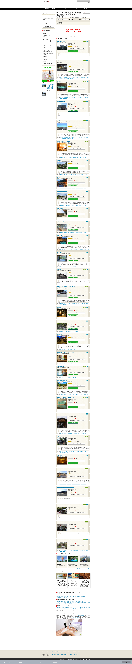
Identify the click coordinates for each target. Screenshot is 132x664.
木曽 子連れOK (70, 394)
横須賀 (55, 654)
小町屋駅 (61, 452)
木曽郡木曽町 (83, 596)
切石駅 (87, 97)
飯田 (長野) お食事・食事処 (85, 77)
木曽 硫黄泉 (62, 283)
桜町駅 (65, 78)
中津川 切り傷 (74, 484)
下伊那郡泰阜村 (75, 595)
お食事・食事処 (60, 601)
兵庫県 (60, 651)
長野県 (74, 651)
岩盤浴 (45, 56)
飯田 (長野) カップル (68, 77)
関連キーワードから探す (46, 655)
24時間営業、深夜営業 (48, 53)
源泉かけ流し (86, 607)
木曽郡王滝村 (74, 596)
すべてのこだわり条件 (48, 63)
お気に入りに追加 (81, 48)
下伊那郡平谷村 (81, 593)
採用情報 (89, 659)
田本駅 (61, 304)
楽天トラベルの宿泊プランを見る (73, 50)
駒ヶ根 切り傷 (66, 266)
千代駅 (83, 157)
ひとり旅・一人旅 (80, 602)
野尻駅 (64, 551)
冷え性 (68, 601)
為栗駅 (66, 304)
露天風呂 (65, 601)
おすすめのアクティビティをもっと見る (83, 568)
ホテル (78, 601)
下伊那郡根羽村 (86, 593)
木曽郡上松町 (58, 596)
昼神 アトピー (74, 331)
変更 (52, 23)
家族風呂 (71, 603)
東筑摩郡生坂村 (64, 597)
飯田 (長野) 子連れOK (74, 97)
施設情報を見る (72, 48)
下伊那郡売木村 (64, 595)
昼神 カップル (73, 232)
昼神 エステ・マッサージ (63, 303)
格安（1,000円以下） (73, 601)
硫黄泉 (57, 603)
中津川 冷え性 (78, 484)
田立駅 (82, 283)
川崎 (53, 654)
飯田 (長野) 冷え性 (67, 97)
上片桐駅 (61, 138)
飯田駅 (61, 98)
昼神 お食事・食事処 (71, 303)
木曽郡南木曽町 (63, 596)
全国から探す (51, 16)
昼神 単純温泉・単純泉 (67, 174)
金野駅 (85, 157)
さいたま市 (60, 654)
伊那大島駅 (71, 138)
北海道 (71, 651)
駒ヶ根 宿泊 (62, 266)
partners (20, 662)
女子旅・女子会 (61, 603)
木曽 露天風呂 (81, 550)
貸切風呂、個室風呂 (86, 602)
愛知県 (76, 651)
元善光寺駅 (61, 78)
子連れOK (66, 603)
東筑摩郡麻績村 (59, 597)
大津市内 (75, 654)
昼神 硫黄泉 (62, 157)
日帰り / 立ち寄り (47, 35)
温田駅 (64, 304)
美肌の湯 (64, 602)
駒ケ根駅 (85, 451)
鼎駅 (66, 98)
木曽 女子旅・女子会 (74, 433)
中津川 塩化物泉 (69, 484)
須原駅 (84, 550)
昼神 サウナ (83, 303)
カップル (81, 601)
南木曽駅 (76, 283)
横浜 (51, 654)
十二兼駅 (79, 283)
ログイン (86, 2)
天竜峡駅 (80, 157)
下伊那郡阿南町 (70, 593)
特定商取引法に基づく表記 (70, 659)
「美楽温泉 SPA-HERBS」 (75, 617)
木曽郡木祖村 (69, 596)
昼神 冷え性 (76, 174)
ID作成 (89, 2)
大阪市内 (68, 654)
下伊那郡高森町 (64, 593)
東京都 (66, 651)
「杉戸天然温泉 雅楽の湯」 (80, 615)
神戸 (78, 654)
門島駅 (87, 303)
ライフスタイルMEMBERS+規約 (82, 659)
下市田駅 (71, 78)
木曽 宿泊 (65, 283)
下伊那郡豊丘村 (81, 595)
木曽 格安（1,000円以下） (74, 550)
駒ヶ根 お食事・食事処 (80, 451)
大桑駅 (61, 551)
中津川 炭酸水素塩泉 (63, 484)
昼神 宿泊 (72, 174)
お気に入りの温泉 (80, 1)
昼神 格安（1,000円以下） (78, 303)
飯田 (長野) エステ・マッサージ (76, 77)
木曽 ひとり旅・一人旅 (76, 394)
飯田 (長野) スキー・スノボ (75, 137)
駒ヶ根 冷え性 (71, 266)
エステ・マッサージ (59, 602)
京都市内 (71, 654)
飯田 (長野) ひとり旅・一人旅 (82, 97)
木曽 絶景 (69, 433)
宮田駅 (67, 452)
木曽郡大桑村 (79, 596)
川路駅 (77, 157)
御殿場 (65, 654)
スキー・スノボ (68, 608)
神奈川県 (51, 651)
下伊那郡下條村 (59, 595)
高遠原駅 (64, 138)
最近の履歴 (87, 1)
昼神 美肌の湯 (66, 157)
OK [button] (126, 662)
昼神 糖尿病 (70, 157)
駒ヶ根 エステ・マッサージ (72, 451)
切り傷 (75, 602)
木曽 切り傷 (73, 283)
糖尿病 (73, 602)
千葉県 (58, 651)
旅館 (70, 602)
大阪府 (68, 651)
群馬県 (63, 651)
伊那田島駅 (68, 138)
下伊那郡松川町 (59, 593)
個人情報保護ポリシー (63, 659)
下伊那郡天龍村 (70, 595)
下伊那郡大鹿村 (86, 595)
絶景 (69, 603)
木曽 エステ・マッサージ (67, 550)
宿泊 (57, 601)
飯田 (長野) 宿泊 (62, 77)
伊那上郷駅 (68, 78)
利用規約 (76, 659)
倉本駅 (87, 550)
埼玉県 (55, 651)
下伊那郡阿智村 (75, 593)
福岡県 (79, 651)
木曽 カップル (65, 394)
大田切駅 (64, 452)
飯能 (63, 654)
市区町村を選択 (48, 26)
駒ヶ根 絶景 (74, 266)
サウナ (68, 602)
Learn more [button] (55, 662)
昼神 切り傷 (74, 157)
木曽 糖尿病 (69, 283)
